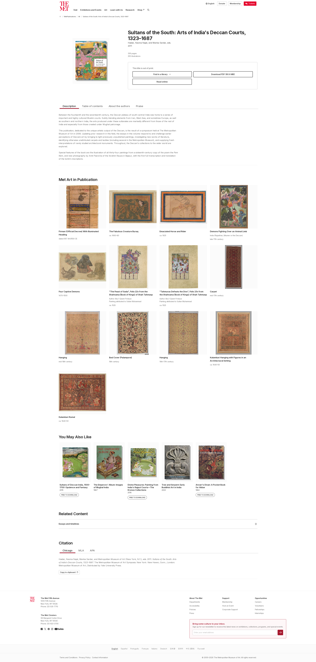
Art (105, 10)
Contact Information (100, 657)
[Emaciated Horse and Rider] (183, 206)
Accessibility (194, 606)
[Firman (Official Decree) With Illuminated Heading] (82, 206)
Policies (192, 609)
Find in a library (160, 74)
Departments (194, 602)
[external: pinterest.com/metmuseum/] (49, 629)
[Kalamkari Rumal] (82, 392)
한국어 (180, 649)
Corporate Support (230, 609)
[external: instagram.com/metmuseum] (52, 629)
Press (191, 613)
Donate (222, 3)
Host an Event (228, 606)
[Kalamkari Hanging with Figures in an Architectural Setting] (233, 333)
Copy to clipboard (67, 572)
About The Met (195, 598)
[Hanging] (82, 333)
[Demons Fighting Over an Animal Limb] (233, 206)
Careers (258, 602)
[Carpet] (233, 267)
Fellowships (259, 609)
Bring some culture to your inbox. (209, 624)
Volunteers (259, 606)
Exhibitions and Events (90, 10)
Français (145, 649)
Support (225, 598)
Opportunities (261, 598)
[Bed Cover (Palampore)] (133, 333)
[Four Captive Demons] (82, 267)
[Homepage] (64, 6)
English (115, 649)
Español (124, 649)
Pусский (201, 649)
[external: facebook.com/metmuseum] (42, 629)
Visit (75, 10)
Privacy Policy (85, 657)
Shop (139, 10)
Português (134, 649)
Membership (235, 3)
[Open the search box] (148, 9)
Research (130, 10)
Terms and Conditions (68, 657)
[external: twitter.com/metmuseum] (45, 629)
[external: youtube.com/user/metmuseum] (59, 629)
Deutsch (163, 649)
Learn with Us (116, 10)
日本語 (172, 649)
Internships (259, 613)
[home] (61, 16)
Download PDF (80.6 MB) (223, 74)
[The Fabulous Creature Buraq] (133, 206)
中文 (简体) (190, 649)
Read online (162, 81)
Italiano (154, 649)
